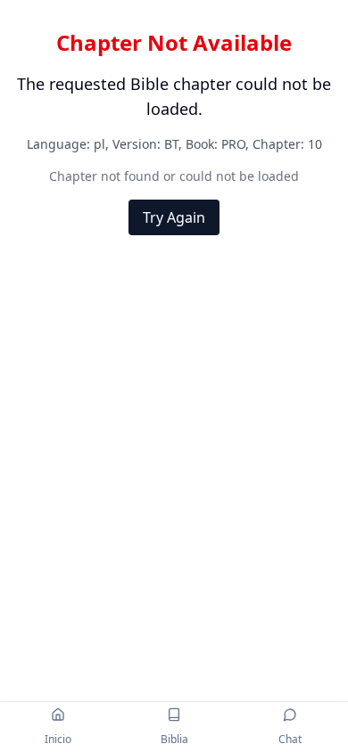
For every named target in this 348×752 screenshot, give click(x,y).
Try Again (174, 217)
